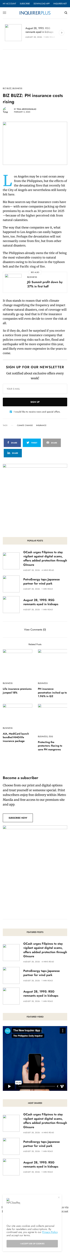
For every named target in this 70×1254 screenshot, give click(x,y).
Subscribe (25, 3)
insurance (41, 425)
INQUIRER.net (60, 3)
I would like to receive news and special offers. (37, 412)
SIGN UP (35, 402)
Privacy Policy (50, 1232)
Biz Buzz (7, 88)
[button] (18, 818)
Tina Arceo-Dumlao (26, 109)
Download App (42, 3)
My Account (9, 3)
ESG (51, 736)
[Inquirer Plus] (35, 13)
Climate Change (25, 425)
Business (17, 88)
